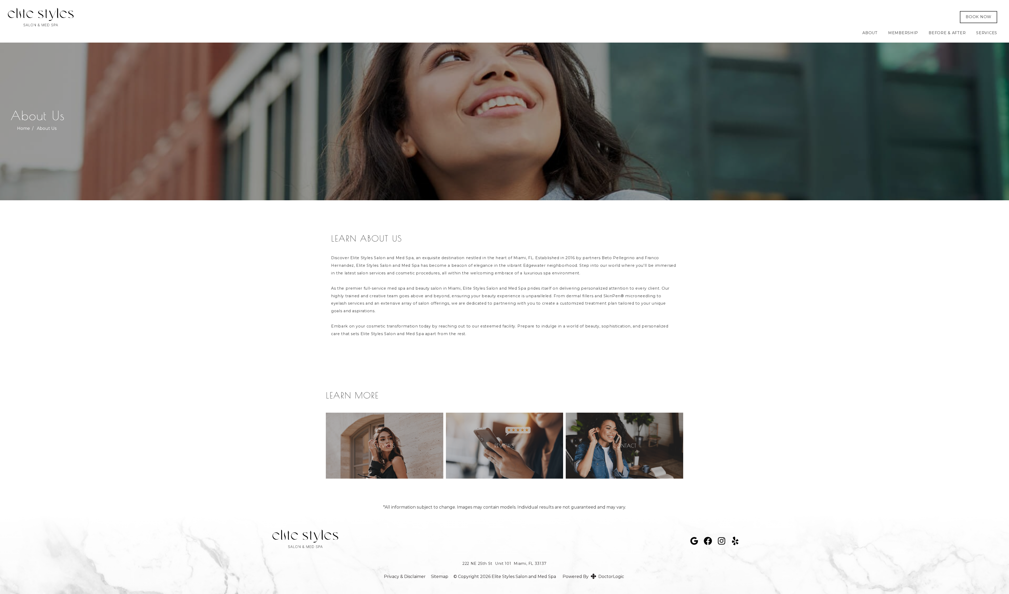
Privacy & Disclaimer (405, 576)
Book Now (978, 16)
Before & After (947, 32)
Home (23, 128)
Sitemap (439, 576)
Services (986, 32)
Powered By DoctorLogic (593, 576)
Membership (903, 32)
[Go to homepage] (476, 17)
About (870, 32)
